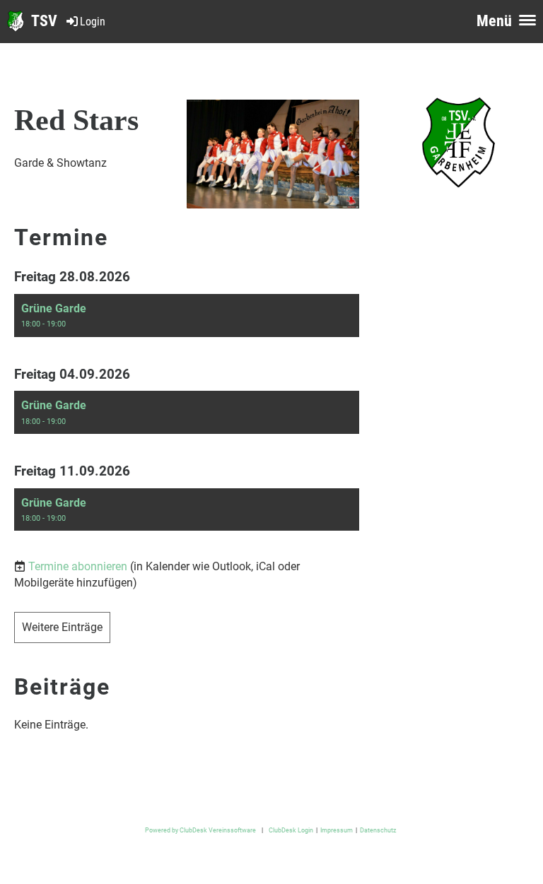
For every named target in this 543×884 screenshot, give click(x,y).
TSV (44, 21)
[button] (186, 315)
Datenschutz (378, 830)
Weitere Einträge (62, 627)
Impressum (336, 830)
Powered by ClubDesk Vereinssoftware (200, 830)
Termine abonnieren (77, 566)
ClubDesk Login (291, 830)
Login (92, 21)
